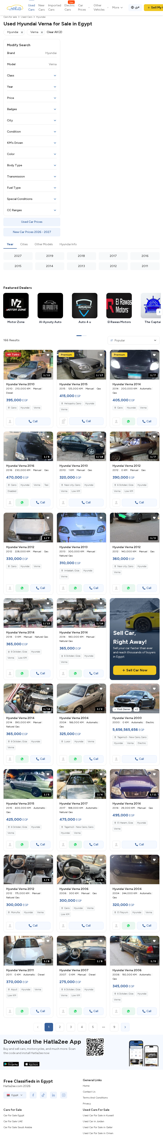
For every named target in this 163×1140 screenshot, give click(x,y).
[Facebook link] (33, 1095)
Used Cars (31, 7)
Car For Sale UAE (13, 1121)
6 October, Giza (125, 485)
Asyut (14, 989)
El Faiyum (122, 912)
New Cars (41, 7)
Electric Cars (70, 7)
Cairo (13, 407)
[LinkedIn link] (53, 1095)
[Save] (48, 355)
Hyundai (25, 407)
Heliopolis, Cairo (72, 403)
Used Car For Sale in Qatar (97, 1127)
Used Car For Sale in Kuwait (98, 1115)
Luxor (67, 741)
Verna (37, 407)
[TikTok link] (43, 1095)
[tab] (10, 245)
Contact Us (89, 1091)
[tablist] (81, 245)
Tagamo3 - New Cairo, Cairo (78, 827)
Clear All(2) (54, 32)
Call (35, 421)
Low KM (76, 491)
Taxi (46, 485)
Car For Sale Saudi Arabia (17, 1127)
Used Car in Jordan (93, 1121)
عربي (137, 7)
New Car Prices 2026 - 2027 (32, 232)
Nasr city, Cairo (72, 485)
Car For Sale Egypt (13, 1115)
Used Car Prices (31, 222)
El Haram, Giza (125, 822)
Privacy (87, 1103)
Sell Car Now (136, 670)
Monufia (15, 912)
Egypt (14, 1095)
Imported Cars (54, 7)
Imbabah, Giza (71, 570)
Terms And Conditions (95, 1097)
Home (86, 1085)
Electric (142, 743)
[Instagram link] (63, 1095)
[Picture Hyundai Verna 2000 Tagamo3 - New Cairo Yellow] (134, 698)
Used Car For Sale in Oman (98, 1133)
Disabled (12, 491)
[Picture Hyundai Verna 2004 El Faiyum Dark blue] (134, 869)
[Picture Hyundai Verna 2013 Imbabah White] (81, 527)
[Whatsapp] (128, 421)
